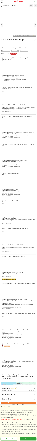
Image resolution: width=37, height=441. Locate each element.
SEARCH (13, 53)
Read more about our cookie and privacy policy (11, 419)
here (5, 421)
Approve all (28, 439)
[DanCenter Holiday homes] (18, 1)
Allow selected (9, 439)
